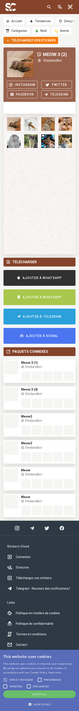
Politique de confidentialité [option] (34, 623)
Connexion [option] (23, 557)
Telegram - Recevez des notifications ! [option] (43, 588)
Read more (54, 672)
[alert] (39, 680)
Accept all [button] (39, 694)
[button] (59, 7)
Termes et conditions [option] (31, 634)
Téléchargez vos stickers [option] (34, 578)
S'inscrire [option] (22, 567)
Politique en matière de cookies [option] (38, 613)
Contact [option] (21, 644)
